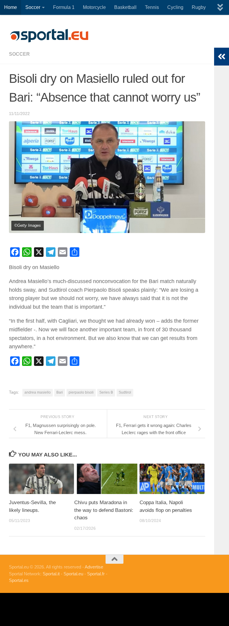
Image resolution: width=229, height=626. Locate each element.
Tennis (152, 7)
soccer (19, 54)
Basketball (125, 7)
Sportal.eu (73, 573)
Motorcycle (94, 7)
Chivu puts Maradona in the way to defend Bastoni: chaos (103, 510)
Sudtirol (125, 392)
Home (10, 7)
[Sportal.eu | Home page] (49, 36)
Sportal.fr (96, 573)
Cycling (175, 7)
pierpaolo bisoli (81, 392)
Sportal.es (19, 580)
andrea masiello (37, 392)
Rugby (199, 7)
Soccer (32, 7)
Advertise (94, 566)
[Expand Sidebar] (221, 57)
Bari (59, 392)
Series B (106, 392)
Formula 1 (64, 7)
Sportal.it (51, 573)
